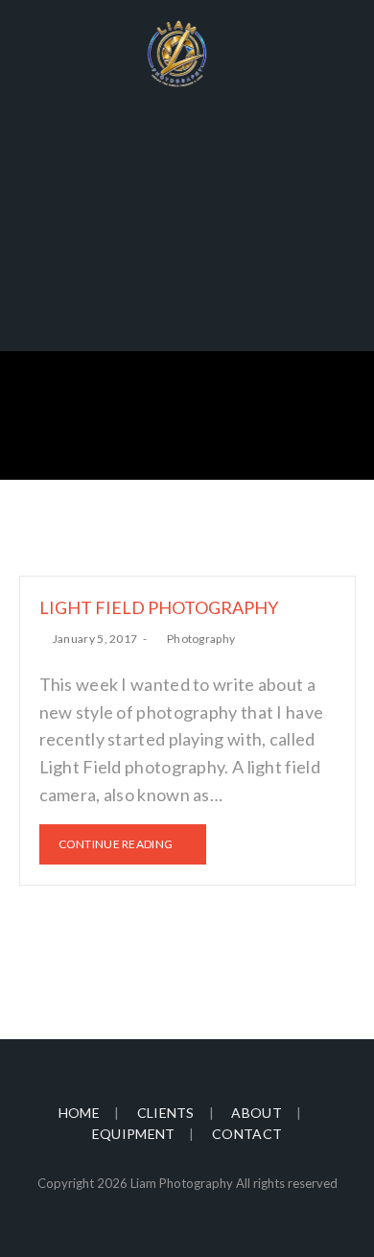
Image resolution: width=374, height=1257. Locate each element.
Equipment (133, 1134)
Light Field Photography (158, 607)
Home (79, 1112)
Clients (166, 1112)
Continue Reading (116, 844)
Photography (201, 638)
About (256, 1112)
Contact (247, 1134)
